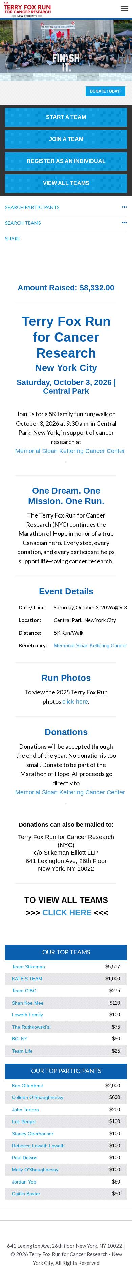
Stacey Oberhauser (32, 1133)
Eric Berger (24, 1121)
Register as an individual (66, 161)
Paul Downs (24, 1157)
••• (124, 207)
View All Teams (66, 183)
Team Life (22, 1051)
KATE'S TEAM (27, 979)
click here (75, 701)
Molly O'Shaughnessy (35, 1169)
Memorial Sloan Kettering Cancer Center (70, 451)
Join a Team (66, 139)
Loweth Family (27, 1014)
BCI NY (19, 1039)
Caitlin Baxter (26, 1193)
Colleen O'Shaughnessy (37, 1097)
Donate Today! (105, 91)
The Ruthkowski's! (31, 1027)
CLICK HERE (67, 912)
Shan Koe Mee (28, 1003)
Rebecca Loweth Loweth (38, 1145)
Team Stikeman (28, 966)
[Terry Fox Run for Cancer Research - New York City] (27, 11)
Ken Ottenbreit (27, 1085)
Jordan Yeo (24, 1182)
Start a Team (66, 117)
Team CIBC (24, 990)
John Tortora (25, 1109)
